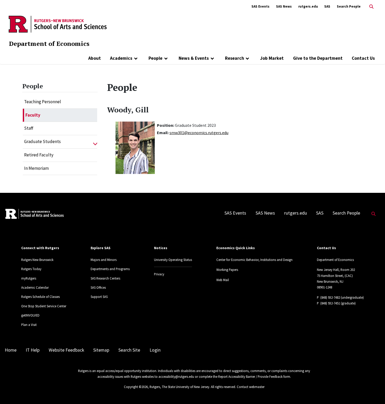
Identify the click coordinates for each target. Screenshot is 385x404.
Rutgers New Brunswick (37, 260)
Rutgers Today (31, 269)
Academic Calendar (35, 287)
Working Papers (227, 269)
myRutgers (28, 278)
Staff (28, 128)
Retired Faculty (38, 155)
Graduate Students (42, 141)
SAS (327, 6)
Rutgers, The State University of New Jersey (179, 387)
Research (234, 58)
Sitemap (101, 350)
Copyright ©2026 (136, 387)
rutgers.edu (308, 6)
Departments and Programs (110, 269)
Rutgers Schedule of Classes (40, 296)
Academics (121, 58)
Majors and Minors (104, 260)
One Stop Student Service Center (43, 306)
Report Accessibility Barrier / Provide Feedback (250, 376)
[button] (95, 141)
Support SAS (99, 296)
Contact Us (363, 58)
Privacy (159, 274)
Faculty (32, 115)
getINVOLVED (30, 315)
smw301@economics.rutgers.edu (198, 132)
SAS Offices (98, 287)
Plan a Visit (29, 325)
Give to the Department (318, 58)
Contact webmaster (251, 387)
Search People (349, 6)
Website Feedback (66, 350)
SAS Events (260, 6)
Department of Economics (49, 43)
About (94, 58)
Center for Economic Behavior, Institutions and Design (254, 260)
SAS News (284, 6)
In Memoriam (36, 168)
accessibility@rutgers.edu (176, 376)
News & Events (194, 58)
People (155, 58)
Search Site (129, 350)
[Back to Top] (374, 391)
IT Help (33, 350)
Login (155, 350)
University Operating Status (173, 260)
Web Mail (222, 280)
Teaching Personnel (42, 102)
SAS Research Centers (105, 278)
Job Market (272, 58)
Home (10, 350)
